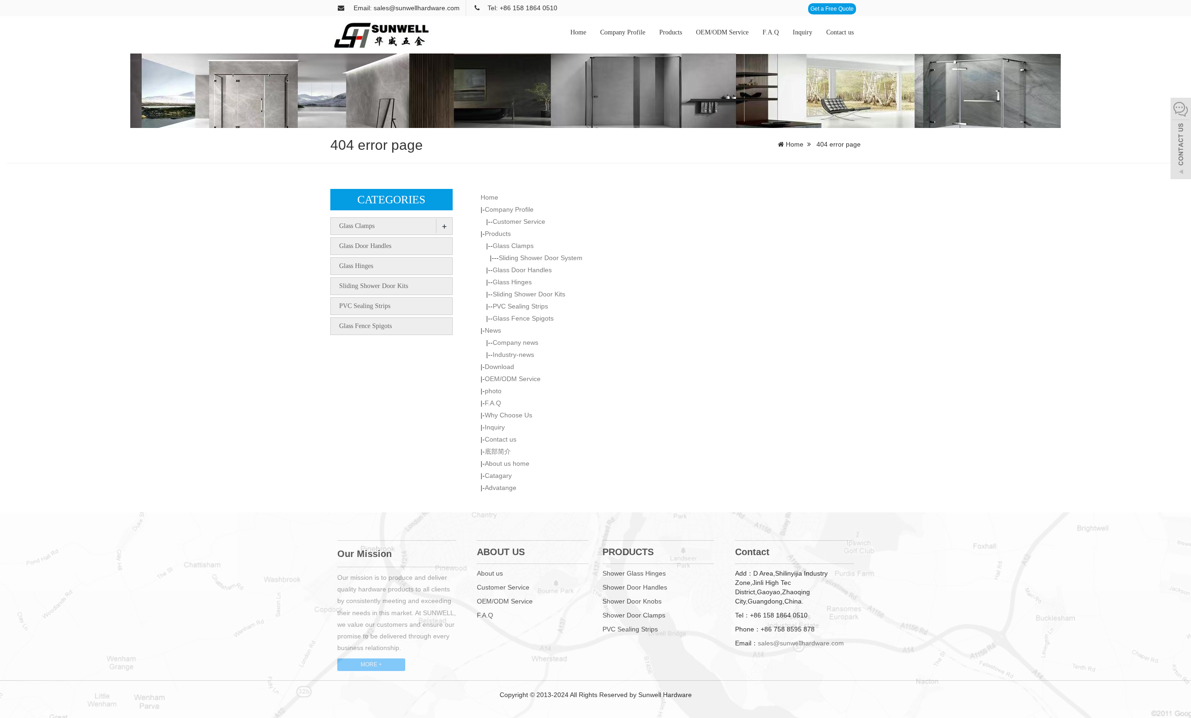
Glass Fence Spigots (523, 318)
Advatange (500, 487)
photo (493, 391)
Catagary (498, 475)
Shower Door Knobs (632, 601)
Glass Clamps (513, 245)
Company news (515, 342)
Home (578, 32)
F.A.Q (771, 32)
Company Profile (622, 32)
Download (499, 366)
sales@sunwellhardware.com (801, 643)
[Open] (1181, 139)
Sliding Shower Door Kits (529, 294)
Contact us (840, 32)
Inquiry (802, 32)
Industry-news (513, 354)
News (493, 330)
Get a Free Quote (832, 9)
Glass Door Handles (522, 270)
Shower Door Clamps (633, 615)
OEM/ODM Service (722, 32)
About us (490, 573)
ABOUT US (501, 552)
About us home (507, 463)
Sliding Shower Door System (540, 258)
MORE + (371, 664)
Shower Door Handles (634, 587)
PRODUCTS (628, 552)
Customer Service (519, 221)
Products (670, 32)
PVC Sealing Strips (520, 306)
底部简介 (498, 451)
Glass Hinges (512, 282)
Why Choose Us (508, 415)
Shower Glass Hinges (634, 573)
